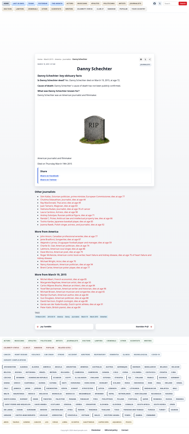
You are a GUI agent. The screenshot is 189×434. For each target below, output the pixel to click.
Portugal (132, 399)
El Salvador (80, 377)
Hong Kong (89, 383)
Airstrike (85, 354)
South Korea (160, 404)
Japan (27, 388)
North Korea (10, 399)
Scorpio (75, 422)
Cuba (173, 372)
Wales (97, 415)
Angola (58, 367)
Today (31, 3)
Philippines (107, 399)
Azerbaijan (122, 367)
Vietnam (85, 415)
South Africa (143, 404)
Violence (36, 354)
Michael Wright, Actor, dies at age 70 (58, 261)
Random (111, 9)
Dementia (114, 354)
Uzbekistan (57, 415)
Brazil (42, 372)
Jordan (37, 388)
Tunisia (151, 410)
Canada (105, 372)
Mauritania (18, 394)
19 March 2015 (40, 317)
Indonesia (139, 383)
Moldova (43, 394)
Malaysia (164, 388)
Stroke (61, 354)
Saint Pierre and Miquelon (17, 404)
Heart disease (21, 354)
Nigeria (169, 394)
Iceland (116, 383)
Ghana (7, 383)
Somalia (129, 404)
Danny (67, 317)
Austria (109, 367)
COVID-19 (156, 354)
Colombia (136, 372)
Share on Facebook (49, 175)
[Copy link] (150, 59)
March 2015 (48, 59)
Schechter (103, 317)
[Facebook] (154, 3)
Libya (123, 388)
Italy (6, 388)
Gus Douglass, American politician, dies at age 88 (64, 298)
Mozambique (85, 394)
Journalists (135, 3)
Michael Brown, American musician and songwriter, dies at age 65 (72, 291)
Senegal (67, 404)
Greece (17, 383)
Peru (95, 399)
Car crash (49, 354)
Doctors (8, 9)
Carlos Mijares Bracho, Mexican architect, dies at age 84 (67, 285)
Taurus (16, 422)
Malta (6, 394)
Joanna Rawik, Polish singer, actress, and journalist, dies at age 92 (72, 224)
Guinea (42, 383)
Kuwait (74, 388)
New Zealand (141, 394)
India (127, 383)
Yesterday (42, 3)
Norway (24, 399)
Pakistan (47, 399)
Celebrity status (85, 9)
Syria (70, 410)
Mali (175, 388)
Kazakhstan (51, 388)
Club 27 (100, 9)
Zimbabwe (150, 415)
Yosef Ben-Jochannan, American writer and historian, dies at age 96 (73, 288)
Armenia (84, 367)
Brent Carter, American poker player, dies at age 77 (65, 267)
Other (44, 9)
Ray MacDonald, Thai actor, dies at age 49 (60, 202)
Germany (175, 377)
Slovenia (117, 404)
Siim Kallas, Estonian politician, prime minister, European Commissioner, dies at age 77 (82, 196)
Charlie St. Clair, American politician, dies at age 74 (64, 245)
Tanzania (93, 410)
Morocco (70, 394)
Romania (157, 399)
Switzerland (57, 410)
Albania (24, 367)
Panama (72, 399)
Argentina (71, 367)
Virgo (55, 422)
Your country (138, 9)
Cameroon (93, 372)
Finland (139, 377)
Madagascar (150, 388)
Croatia (163, 372)
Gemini (26, 422)
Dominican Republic (38, 377)
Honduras (75, 383)
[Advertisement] (95, 32)
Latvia (101, 388)
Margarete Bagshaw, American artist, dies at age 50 (65, 282)
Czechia (7, 377)
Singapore (91, 404)
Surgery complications (15, 360)
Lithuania (134, 388)
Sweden (43, 410)
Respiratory (100, 354)
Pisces (129, 422)
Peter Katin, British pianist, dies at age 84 (60, 307)
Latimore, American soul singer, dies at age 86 (62, 248)
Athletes (95, 3)
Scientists (56, 9)
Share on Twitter (48, 179)
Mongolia (57, 394)
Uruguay (44, 415)
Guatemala (29, 383)
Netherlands (124, 394)
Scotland (55, 404)
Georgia (163, 377)
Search (182, 3)
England (95, 377)
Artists (122, 3)
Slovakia (104, 404)
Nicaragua (156, 394)
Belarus (163, 367)
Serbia (79, 404)
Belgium (175, 367)
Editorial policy (111, 430)
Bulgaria (65, 372)
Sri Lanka (8, 410)
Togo (116, 410)
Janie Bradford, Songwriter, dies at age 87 (60, 239)
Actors (70, 3)
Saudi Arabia (41, 404)
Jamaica (17, 388)
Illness (126, 354)
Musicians (82, 3)
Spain (172, 404)
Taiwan (81, 410)
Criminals (33, 9)
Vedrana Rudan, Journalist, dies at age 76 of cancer (65, 209)
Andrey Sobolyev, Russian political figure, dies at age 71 (67, 215)
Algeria (35, 367)
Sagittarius (88, 422)
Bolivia (7, 372)
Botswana (30, 372)
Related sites (64, 348)
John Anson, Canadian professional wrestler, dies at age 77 (69, 236)
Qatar (145, 399)
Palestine (60, 399)
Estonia (106, 377)
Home (6, 3)
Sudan (20, 410)
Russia (169, 399)
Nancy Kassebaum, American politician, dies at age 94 (66, 264)
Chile (115, 372)
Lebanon (112, 388)
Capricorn (103, 422)
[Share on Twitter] (145, 59)
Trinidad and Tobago (133, 410)
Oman (35, 399)
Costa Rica (150, 372)
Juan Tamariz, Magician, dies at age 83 (59, 205)
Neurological (140, 354)
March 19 (84, 317)
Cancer (7, 354)
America (58, 59)
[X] (160, 3)
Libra (64, 422)
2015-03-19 (51, 317)
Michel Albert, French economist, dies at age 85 (63, 279)
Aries (6, 422)
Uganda (174, 410)
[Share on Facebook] (141, 59)
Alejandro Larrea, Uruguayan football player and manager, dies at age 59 (76, 242)
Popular (124, 9)
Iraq (158, 383)
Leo (46, 422)
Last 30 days (18, 3)
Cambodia (79, 372)
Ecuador (57, 377)
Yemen (127, 415)
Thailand (105, 410)
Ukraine (7, 415)
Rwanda (180, 399)
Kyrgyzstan (87, 388)
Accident (72, 354)
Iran (150, 383)
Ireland (168, 383)
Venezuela (72, 415)
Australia (97, 367)
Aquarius (117, 422)
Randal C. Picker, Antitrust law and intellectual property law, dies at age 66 (76, 218)
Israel (179, 383)
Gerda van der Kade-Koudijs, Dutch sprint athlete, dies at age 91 (71, 304)
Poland (120, 399)
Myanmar (99, 394)
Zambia (139, 415)
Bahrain (136, 367)
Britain (53, 372)
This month (57, 3)
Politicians (109, 3)
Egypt (68, 377)
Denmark (20, 377)
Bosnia (18, 372)
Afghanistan (10, 367)
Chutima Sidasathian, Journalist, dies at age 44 (63, 199)
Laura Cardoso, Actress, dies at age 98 (59, 212)
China (125, 372)
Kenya (64, 388)
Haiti (64, 383)
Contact (124, 430)
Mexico (31, 394)
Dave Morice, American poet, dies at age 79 (61, 252)
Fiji (129, 377)
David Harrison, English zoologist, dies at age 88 (64, 301)
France (150, 377)
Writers (69, 9)
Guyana (53, 383)
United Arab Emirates (25, 415)
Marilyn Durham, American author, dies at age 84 (64, 294)
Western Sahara (111, 415)
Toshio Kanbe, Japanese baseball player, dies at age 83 (66, 221)
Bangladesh (150, 367)
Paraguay (84, 399)
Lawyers (20, 9)
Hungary (103, 383)
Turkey (162, 410)
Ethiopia (119, 377)
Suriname (31, 410)
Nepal (111, 394)
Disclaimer (96, 430)
